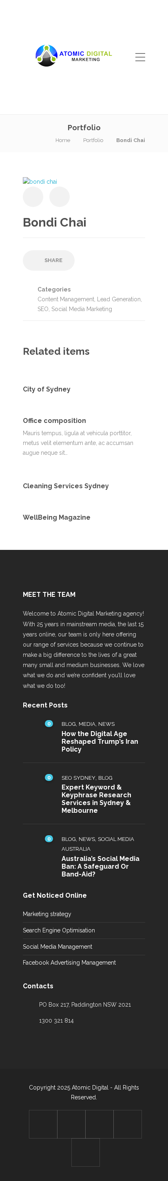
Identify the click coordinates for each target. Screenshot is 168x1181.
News (106, 724)
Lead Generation (119, 299)
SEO (43, 309)
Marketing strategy (47, 914)
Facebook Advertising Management (69, 962)
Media (87, 724)
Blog (69, 724)
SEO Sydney (78, 778)
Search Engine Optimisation (59, 930)
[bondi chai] (40, 181)
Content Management (66, 299)
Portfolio (93, 140)
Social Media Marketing (81, 309)
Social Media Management (57, 946)
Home (62, 140)
